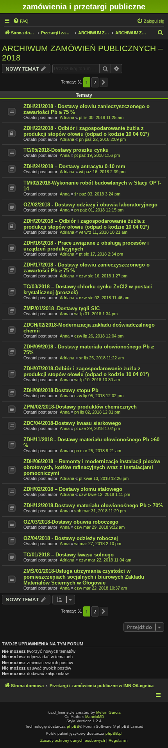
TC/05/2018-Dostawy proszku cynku (66, 150)
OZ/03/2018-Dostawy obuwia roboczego (70, 522)
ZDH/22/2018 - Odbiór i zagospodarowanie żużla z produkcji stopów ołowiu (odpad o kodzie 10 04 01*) (86, 131)
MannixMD (94, 716)
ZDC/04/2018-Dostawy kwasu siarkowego (72, 423)
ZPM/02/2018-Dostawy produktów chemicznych (80, 407)
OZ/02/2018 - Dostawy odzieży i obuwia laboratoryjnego (90, 205)
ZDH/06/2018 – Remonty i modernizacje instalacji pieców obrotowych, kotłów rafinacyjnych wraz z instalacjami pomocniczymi (91, 467)
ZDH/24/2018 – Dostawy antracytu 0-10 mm (74, 166)
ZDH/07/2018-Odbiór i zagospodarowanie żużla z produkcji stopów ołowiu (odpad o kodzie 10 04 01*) (86, 371)
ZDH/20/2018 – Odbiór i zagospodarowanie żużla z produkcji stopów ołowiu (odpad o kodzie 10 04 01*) (86, 224)
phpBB (73, 726)
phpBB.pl (113, 733)
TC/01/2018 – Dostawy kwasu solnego (68, 555)
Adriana (67, 117)
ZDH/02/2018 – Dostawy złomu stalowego (72, 489)
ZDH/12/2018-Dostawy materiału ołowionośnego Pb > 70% (93, 505)
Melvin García (108, 712)
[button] (103, 82)
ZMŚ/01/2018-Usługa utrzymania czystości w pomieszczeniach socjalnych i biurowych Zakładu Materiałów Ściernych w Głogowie (83, 577)
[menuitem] (21, 21)
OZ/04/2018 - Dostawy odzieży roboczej (70, 538)
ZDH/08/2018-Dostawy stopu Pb (60, 390)
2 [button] (94, 82)
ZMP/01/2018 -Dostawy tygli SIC (61, 308)
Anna (65, 155)
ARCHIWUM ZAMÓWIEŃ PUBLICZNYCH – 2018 (82, 53)
